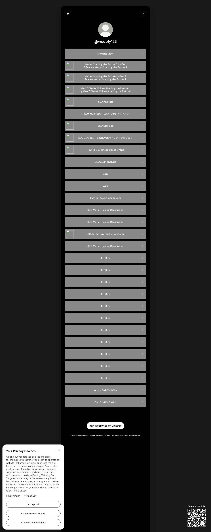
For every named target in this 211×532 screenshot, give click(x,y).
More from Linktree (132, 435)
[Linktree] (68, 14)
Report (92, 435)
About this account (113, 435)
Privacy (100, 435)
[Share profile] (143, 14)
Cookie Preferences (79, 435)
